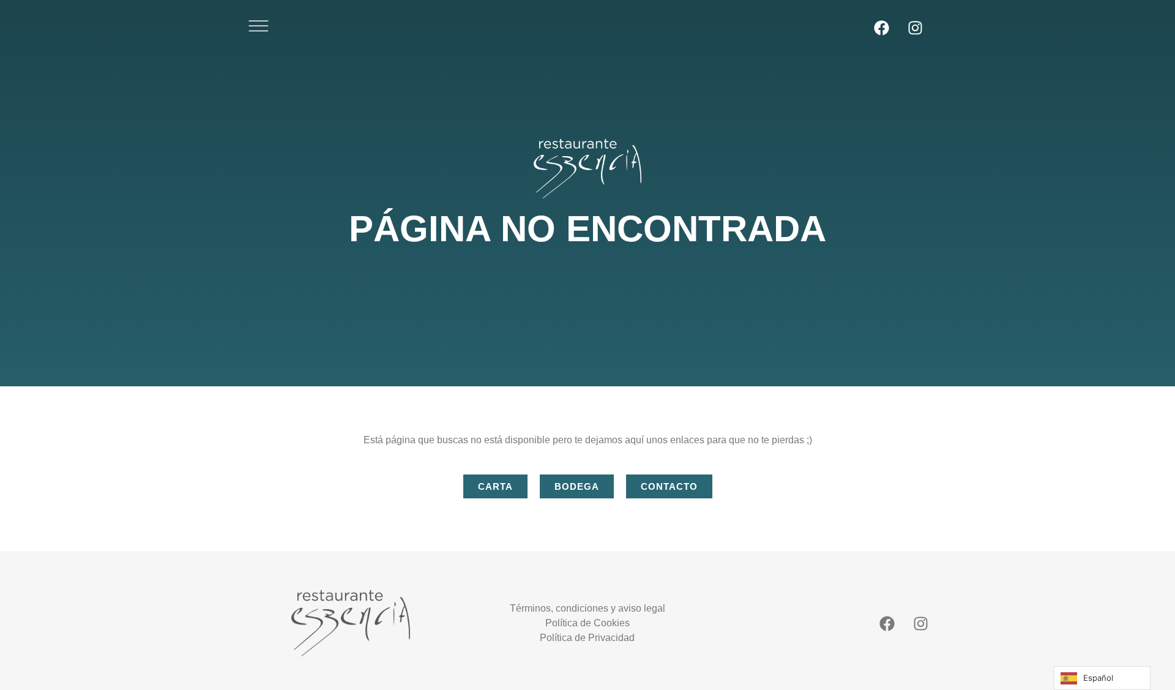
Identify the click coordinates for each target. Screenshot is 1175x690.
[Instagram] (915, 27)
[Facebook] (881, 27)
